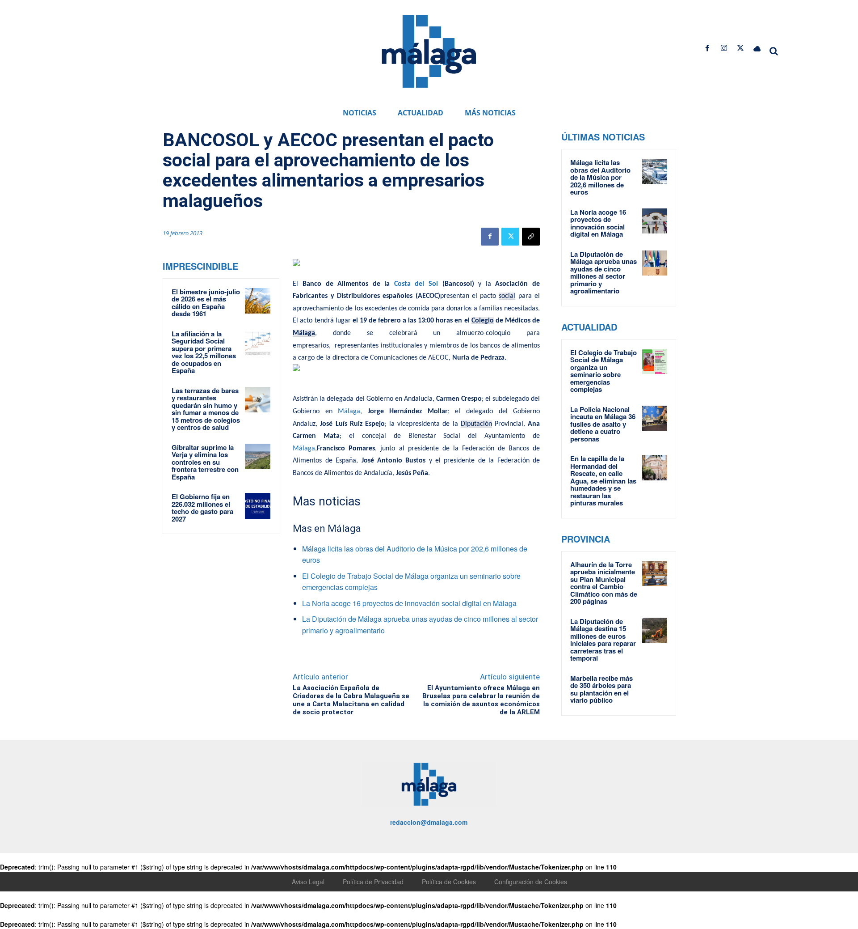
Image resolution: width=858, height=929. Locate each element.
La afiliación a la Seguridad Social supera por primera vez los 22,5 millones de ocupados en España (204, 352)
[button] (774, 51)
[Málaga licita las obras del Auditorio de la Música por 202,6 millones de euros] (654, 171)
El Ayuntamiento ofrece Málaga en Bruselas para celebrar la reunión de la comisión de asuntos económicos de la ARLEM (481, 700)
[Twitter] (741, 48)
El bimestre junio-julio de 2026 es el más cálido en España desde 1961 (206, 303)
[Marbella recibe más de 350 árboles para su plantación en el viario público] (654, 687)
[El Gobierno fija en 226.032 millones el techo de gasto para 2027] (258, 506)
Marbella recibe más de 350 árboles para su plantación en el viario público (601, 689)
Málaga (304, 333)
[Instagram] (724, 48)
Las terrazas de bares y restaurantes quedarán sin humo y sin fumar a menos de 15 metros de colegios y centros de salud (206, 409)
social (507, 296)
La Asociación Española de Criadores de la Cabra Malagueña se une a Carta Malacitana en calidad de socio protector (351, 700)
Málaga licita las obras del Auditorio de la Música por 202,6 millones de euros (600, 177)
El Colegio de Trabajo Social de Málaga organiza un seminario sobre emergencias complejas (603, 371)
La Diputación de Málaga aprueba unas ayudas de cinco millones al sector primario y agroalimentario (603, 272)
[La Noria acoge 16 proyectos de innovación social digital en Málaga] (654, 220)
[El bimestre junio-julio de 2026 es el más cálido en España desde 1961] (258, 301)
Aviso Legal (308, 881)
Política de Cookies (449, 881)
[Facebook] (707, 48)
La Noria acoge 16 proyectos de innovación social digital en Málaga (409, 603)
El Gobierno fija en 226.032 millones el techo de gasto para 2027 (202, 508)
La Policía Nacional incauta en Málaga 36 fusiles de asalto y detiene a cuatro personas (602, 424)
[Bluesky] (757, 48)
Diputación (476, 424)
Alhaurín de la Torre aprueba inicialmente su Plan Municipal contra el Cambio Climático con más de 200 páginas (603, 583)
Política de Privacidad (373, 881)
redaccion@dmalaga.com (428, 822)
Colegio (482, 320)
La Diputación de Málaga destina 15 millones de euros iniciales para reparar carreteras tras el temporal (603, 639)
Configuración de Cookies (530, 881)
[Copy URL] (531, 237)
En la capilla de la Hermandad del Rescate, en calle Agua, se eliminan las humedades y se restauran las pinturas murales (603, 481)
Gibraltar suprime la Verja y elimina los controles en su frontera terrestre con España (205, 462)
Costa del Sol (416, 284)
